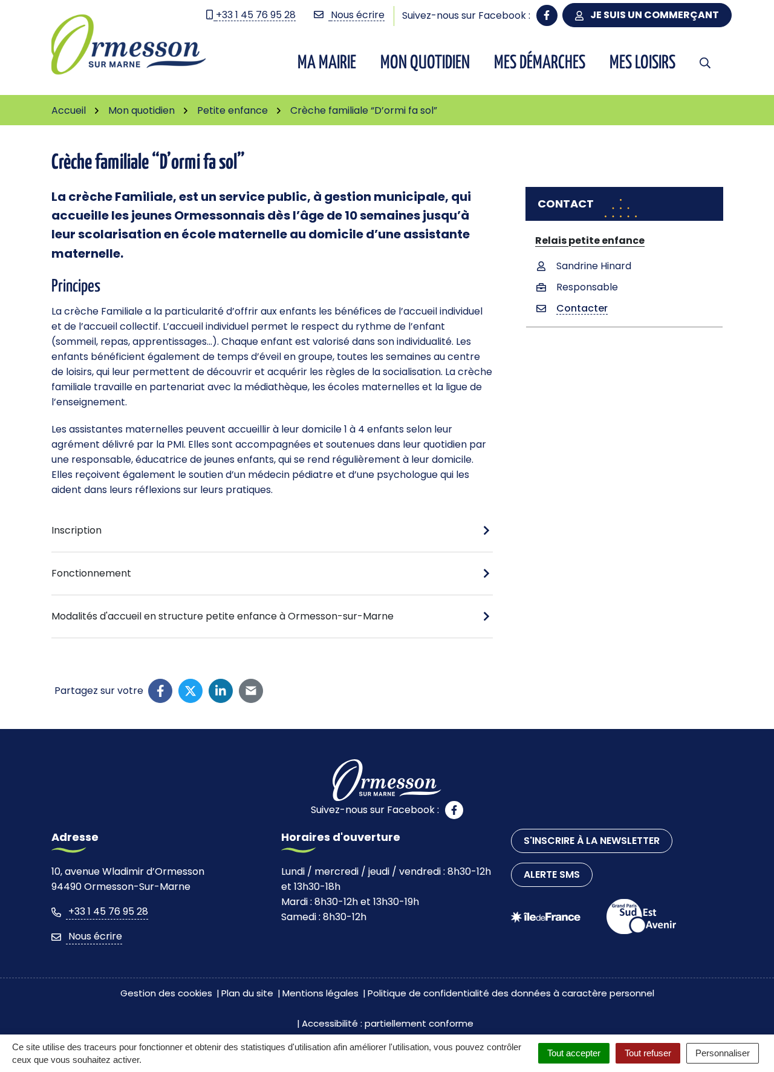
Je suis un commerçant (653, 15)
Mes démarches (539, 63)
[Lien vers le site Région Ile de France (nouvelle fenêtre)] (545, 917)
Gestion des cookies (166, 993)
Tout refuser (648, 1053)
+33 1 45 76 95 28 (107, 911)
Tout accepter (573, 1053)
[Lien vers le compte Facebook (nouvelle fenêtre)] (547, 15)
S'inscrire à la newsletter (592, 841)
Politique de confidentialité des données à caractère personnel (511, 993)
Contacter (582, 308)
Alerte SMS (552, 874)
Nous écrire (94, 936)
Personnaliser (722, 1053)
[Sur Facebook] (160, 691)
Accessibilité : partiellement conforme (387, 1023)
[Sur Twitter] (190, 691)
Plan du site (247, 993)
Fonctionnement (91, 573)
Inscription (76, 530)
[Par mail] (251, 691)
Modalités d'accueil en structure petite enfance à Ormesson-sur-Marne (222, 616)
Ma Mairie (327, 63)
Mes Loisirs (642, 63)
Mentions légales (320, 993)
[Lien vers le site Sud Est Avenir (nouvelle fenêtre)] (641, 916)
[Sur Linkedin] (221, 691)
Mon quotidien (425, 63)
